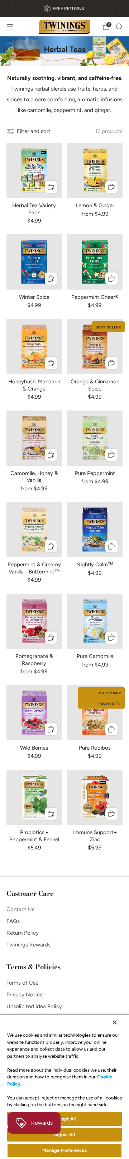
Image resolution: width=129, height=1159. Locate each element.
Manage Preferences (64, 1150)
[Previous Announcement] (10, 8)
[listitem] (64, 8)
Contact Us (20, 909)
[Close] (115, 1022)
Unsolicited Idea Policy (34, 1006)
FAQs (13, 921)
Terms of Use (22, 983)
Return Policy (22, 933)
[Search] (119, 26)
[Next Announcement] (118, 8)
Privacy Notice (24, 994)
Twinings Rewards (28, 944)
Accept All (64, 1119)
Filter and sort (34, 131)
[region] (64, 1086)
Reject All (64, 1134)
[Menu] (10, 26)
